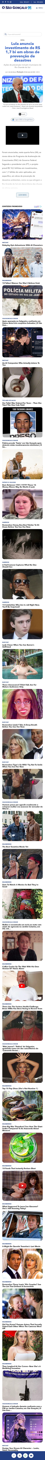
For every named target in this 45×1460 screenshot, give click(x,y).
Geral (22, 40)
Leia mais (23, 195)
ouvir (23, 114)
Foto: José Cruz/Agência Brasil (22, 108)
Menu (41, 8)
